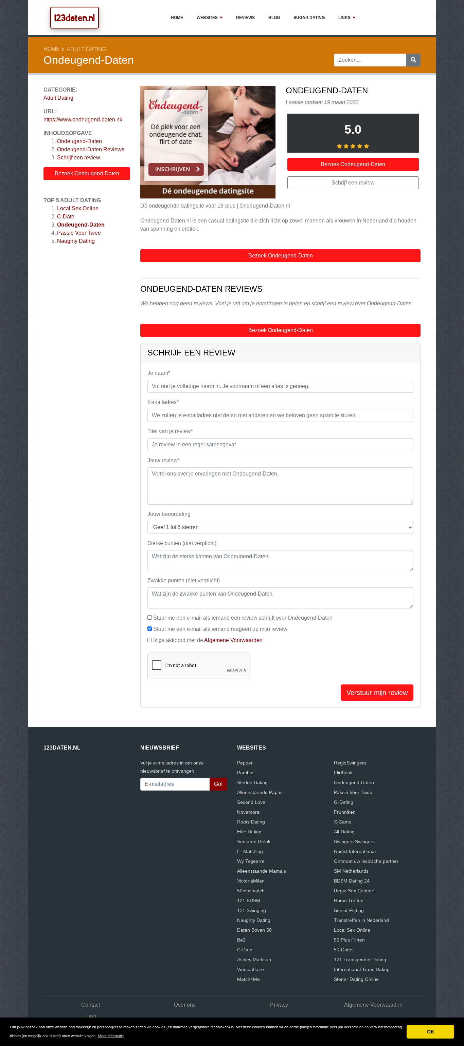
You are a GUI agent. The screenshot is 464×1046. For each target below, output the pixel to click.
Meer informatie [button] (111, 1036)
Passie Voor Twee (79, 233)
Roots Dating (251, 822)
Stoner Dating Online (356, 979)
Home (177, 17)
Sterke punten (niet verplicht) (181, 543)
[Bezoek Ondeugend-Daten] (207, 143)
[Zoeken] (413, 60)
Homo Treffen (348, 900)
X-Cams (342, 822)
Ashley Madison (254, 959)
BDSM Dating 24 (352, 881)
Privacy (279, 1005)
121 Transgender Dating (360, 959)
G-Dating (343, 802)
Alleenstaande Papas (260, 792)
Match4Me (248, 979)
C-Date (65, 216)
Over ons (185, 1005)
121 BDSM (248, 900)
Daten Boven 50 (254, 930)
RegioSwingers (350, 763)
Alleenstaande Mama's (261, 871)
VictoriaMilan (251, 881)
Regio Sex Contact (354, 890)
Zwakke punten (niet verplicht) (183, 580)
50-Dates (344, 949)
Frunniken (345, 812)
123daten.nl (74, 17)
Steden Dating (252, 782)
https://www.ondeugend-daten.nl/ (82, 119)
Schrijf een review (78, 157)
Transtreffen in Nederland (361, 920)
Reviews (245, 17)
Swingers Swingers (354, 841)
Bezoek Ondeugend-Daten (87, 173)
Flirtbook (343, 772)
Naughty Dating (76, 241)
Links (344, 17)
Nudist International (355, 851)
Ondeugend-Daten (79, 141)
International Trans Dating (362, 969)
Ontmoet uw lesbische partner (366, 861)
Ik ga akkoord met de (208, 640)
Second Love (251, 802)
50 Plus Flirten (349, 940)
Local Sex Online (78, 208)
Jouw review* (163, 460)
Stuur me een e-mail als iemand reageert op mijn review (220, 629)
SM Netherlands (351, 871)
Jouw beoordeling (169, 514)
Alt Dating (344, 831)
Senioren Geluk (253, 841)
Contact (90, 1005)
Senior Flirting (349, 910)
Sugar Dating (309, 17)
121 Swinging (251, 910)
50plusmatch (251, 890)
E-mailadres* (163, 402)
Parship (245, 772)
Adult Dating (86, 49)
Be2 (241, 940)
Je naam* (158, 373)
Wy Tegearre (251, 861)
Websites (207, 17)
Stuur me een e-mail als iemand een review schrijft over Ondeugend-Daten (243, 618)
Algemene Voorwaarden (233, 640)
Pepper (245, 763)
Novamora (248, 812)
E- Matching (250, 851)
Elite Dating (249, 831)
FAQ (90, 1017)
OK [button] (430, 1031)
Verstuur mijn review (377, 692)
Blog (274, 17)
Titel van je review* (170, 431)
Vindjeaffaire (250, 969)
